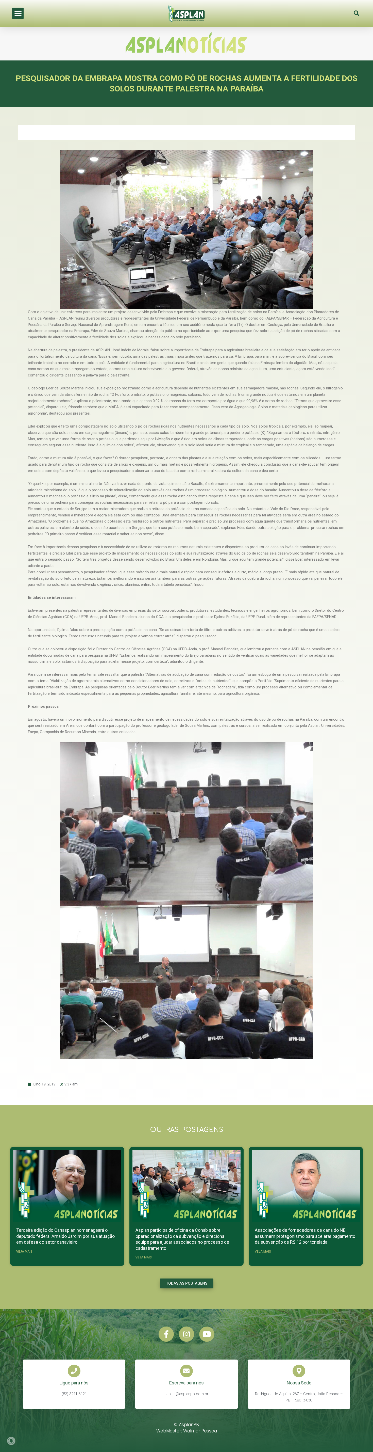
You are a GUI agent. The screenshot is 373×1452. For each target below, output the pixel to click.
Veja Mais (24, 1251)
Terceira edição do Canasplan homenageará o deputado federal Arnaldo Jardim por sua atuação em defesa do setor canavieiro (65, 1236)
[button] (18, 13)
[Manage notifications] (11, 1441)
